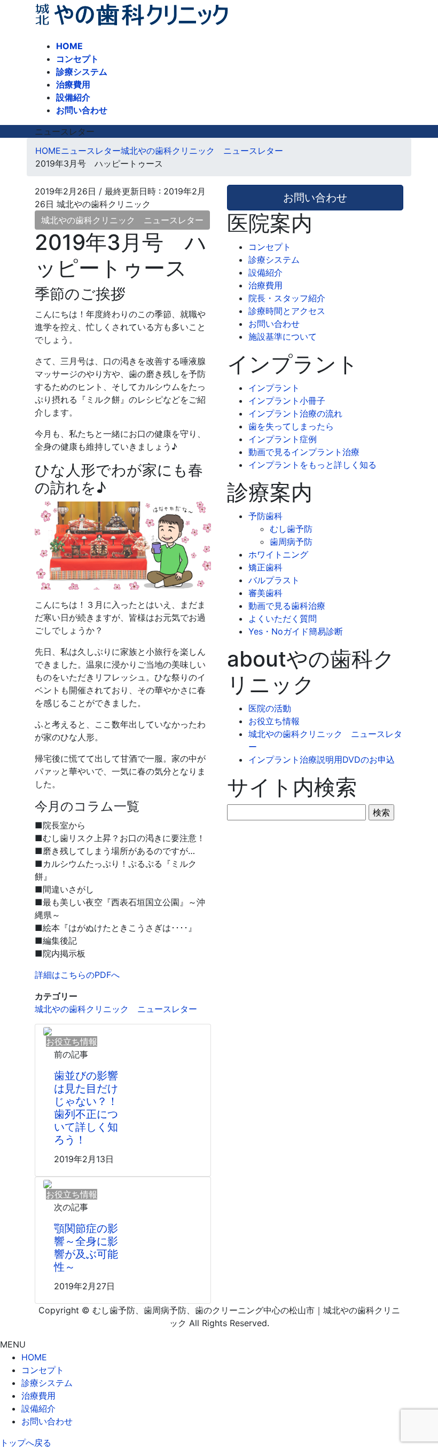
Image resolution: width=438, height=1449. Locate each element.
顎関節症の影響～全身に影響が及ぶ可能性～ (86, 1247)
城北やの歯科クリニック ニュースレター (122, 220)
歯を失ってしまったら (291, 426)
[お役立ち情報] (47, 1030)
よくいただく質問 (282, 618)
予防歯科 (265, 516)
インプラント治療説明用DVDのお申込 (321, 759)
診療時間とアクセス (286, 311)
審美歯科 (265, 593)
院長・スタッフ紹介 (286, 298)
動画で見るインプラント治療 (303, 452)
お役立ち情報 (274, 721)
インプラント (274, 387)
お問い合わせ (274, 323)
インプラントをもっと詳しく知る (312, 464)
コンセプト (269, 246)
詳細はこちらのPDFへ (77, 974)
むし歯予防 (291, 528)
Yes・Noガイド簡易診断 (295, 631)
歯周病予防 (291, 541)
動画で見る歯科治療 (286, 605)
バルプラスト (274, 580)
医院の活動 (269, 708)
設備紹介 (265, 272)
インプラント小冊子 (286, 400)
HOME (34, 1357)
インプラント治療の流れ (295, 413)
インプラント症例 (282, 439)
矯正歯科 (265, 567)
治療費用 (265, 285)
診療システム (274, 259)
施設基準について (282, 336)
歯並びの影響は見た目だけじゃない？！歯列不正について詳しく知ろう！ (86, 1107)
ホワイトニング (278, 554)
